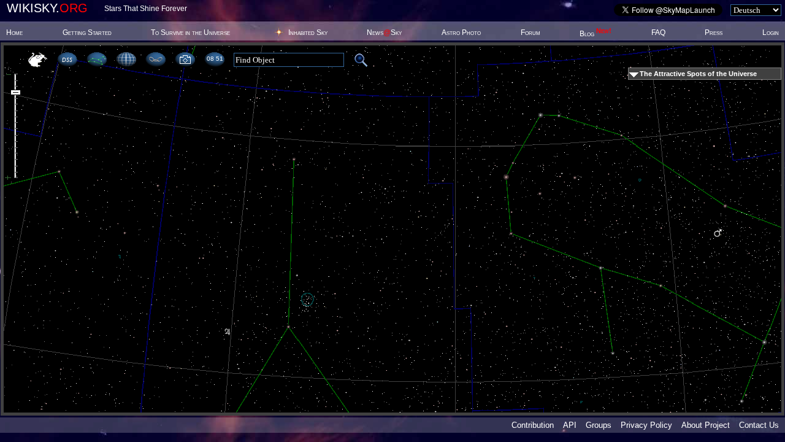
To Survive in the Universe (190, 32)
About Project (705, 425)
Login (770, 32)
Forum (530, 32)
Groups (598, 425)
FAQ (658, 32)
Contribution (532, 425)
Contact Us (759, 425)
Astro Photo (461, 32)
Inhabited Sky (307, 32)
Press (713, 32)
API (569, 425)
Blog (595, 33)
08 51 (215, 58)
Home (14, 32)
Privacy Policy (646, 425)
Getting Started (87, 32)
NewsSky (384, 32)
